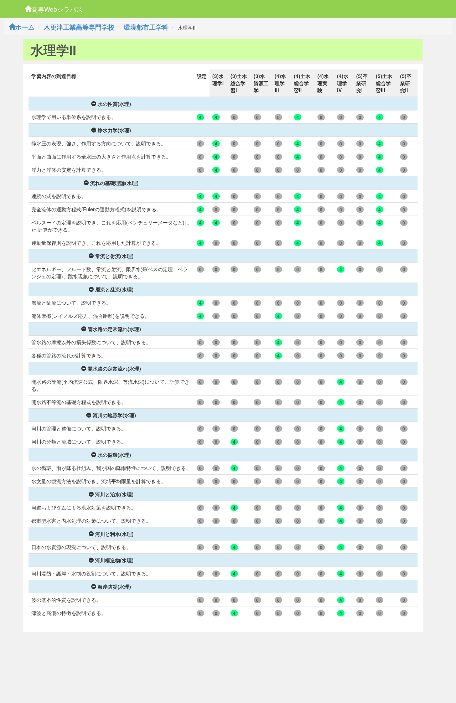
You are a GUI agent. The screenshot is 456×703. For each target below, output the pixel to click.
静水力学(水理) (114, 130)
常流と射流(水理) (114, 255)
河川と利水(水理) (114, 533)
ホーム (25, 27)
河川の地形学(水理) (114, 415)
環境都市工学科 (146, 27)
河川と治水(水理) (114, 494)
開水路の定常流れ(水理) (114, 368)
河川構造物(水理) (114, 560)
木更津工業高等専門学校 (79, 27)
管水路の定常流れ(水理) (114, 328)
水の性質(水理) (114, 103)
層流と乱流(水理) (114, 289)
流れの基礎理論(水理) (114, 182)
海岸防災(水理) (114, 586)
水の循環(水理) (114, 454)
